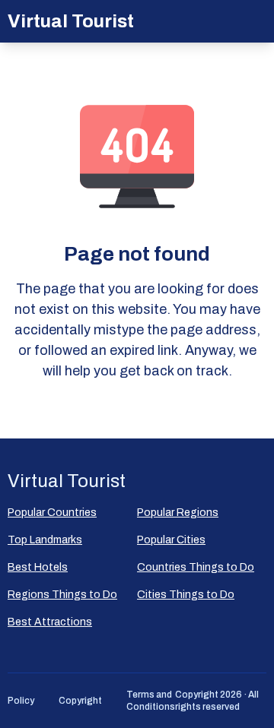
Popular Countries (52, 512)
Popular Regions (177, 512)
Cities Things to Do (185, 594)
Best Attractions (50, 622)
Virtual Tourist (71, 21)
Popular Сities (171, 540)
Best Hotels (38, 567)
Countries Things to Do (195, 567)
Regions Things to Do (62, 594)
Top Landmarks (45, 540)
